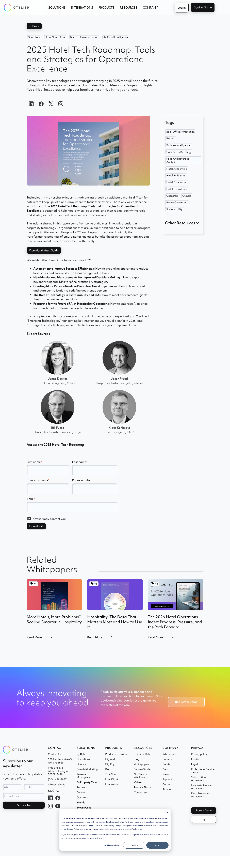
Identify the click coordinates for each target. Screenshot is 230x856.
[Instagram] (61, 103)
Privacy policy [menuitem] (199, 754)
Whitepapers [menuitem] (141, 764)
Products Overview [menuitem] (116, 754)
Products (106, 7)
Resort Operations (177, 202)
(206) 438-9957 (57, 779)
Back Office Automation (84, 37)
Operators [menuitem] (83, 797)
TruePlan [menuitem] (110, 774)
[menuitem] (194, 764)
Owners (186, 195)
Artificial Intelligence (115, 37)
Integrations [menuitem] (112, 784)
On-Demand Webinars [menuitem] (142, 776)
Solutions (57, 7)
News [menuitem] (165, 774)
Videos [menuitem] (138, 782)
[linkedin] (31, 103)
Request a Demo (186, 702)
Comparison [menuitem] (141, 792)
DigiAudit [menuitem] (111, 759)
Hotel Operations (55, 37)
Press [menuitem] (165, 769)
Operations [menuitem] (83, 759)
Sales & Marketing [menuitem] (87, 769)
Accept (157, 845)
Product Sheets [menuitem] (142, 787)
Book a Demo (203, 7)
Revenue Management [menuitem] (84, 776)
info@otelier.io (56, 784)
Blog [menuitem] (136, 759)
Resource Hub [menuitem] (142, 754)
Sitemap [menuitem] (167, 789)
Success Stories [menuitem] (142, 769)
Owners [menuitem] (81, 792)
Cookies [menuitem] (195, 759)
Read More (34, 637)
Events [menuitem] (166, 764)
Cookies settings (111, 845)
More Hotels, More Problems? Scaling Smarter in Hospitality (54, 619)
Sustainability (174, 209)
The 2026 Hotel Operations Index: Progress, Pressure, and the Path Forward (175, 622)
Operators (34, 37)
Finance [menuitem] (81, 764)
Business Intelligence (178, 145)
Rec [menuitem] (107, 769)
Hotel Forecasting (176, 182)
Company (150, 7)
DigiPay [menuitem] (109, 764)
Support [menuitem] (167, 779)
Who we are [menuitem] (169, 754)
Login (204, 819)
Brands (170, 138)
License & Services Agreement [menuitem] (201, 787)
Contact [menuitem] (167, 784)
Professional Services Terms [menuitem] (203, 771)
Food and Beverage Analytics (177, 160)
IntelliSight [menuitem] (111, 779)
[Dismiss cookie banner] (168, 813)
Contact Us (54, 754)
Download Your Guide (44, 250)
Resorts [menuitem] (81, 787)
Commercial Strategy (178, 152)
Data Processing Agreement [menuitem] (200, 795)
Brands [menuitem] (81, 802)
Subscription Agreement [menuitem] (198, 779)
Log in (181, 7)
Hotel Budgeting (176, 175)
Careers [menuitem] (167, 759)
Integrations (82, 7)
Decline (134, 845)
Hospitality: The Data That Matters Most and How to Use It (114, 622)
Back (35, 26)
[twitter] (51, 103)
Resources (128, 7)
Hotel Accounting (176, 169)
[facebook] (41, 103)
